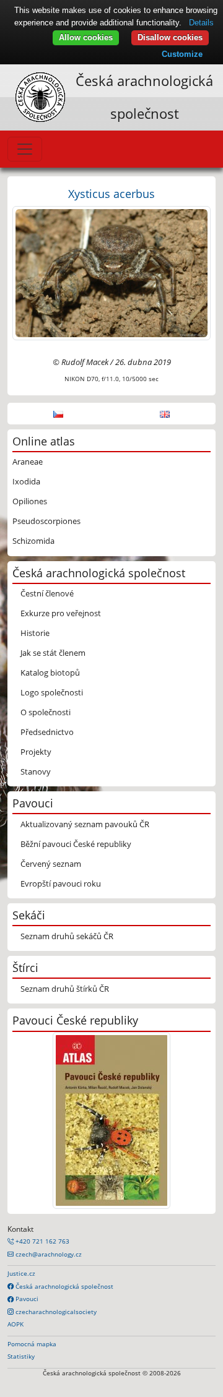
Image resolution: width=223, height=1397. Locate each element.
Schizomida (33, 540)
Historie (35, 632)
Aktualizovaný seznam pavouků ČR (84, 824)
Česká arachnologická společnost (63, 1286)
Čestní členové (47, 593)
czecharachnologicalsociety (55, 1311)
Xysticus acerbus (111, 193)
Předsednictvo (47, 731)
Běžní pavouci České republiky (75, 843)
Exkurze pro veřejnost (60, 613)
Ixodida (26, 481)
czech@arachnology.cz (48, 1254)
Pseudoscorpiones (46, 521)
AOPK (15, 1324)
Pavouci (26, 1298)
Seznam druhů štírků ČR (64, 988)
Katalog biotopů (50, 672)
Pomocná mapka (31, 1343)
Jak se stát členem (52, 652)
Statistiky (21, 1356)
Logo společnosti (51, 692)
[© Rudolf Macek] (111, 272)
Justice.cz (21, 1273)
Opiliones (29, 501)
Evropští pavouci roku (60, 883)
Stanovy (35, 771)
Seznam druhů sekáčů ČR (66, 936)
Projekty (35, 751)
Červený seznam (50, 863)
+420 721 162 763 (41, 1241)
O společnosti (45, 712)
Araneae (27, 461)
